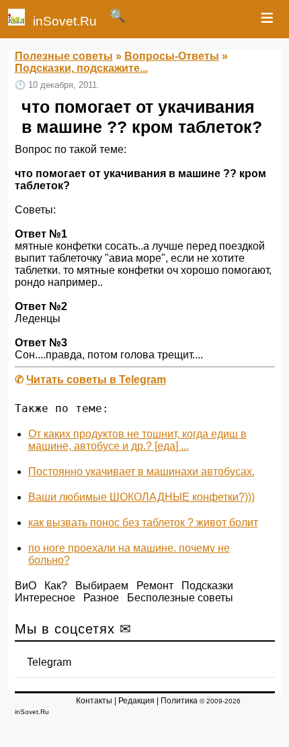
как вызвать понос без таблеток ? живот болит (143, 522)
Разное (101, 597)
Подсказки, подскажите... (81, 68)
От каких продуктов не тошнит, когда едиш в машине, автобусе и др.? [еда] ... (137, 440)
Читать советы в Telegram (96, 379)
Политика (179, 700)
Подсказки (207, 585)
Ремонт (154, 585)
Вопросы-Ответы (171, 56)
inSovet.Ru (65, 21)
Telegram (49, 662)
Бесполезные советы (180, 597)
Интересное (45, 597)
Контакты (94, 700)
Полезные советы (64, 56)
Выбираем (101, 585)
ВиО (25, 585)
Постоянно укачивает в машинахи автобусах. (141, 471)
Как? (55, 585)
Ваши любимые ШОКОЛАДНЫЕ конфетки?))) (141, 497)
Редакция (136, 700)
